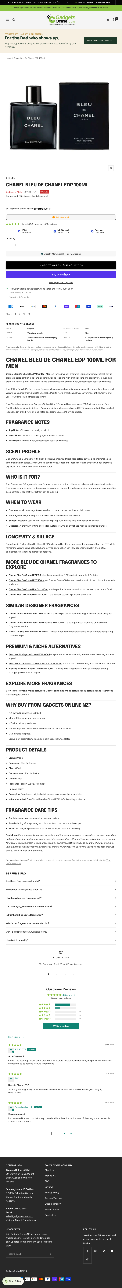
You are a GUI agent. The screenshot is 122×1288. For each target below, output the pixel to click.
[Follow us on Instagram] (96, 1251)
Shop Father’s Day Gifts (100, 41)
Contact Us (50, 1215)
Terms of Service (53, 1198)
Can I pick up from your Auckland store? (26, 931)
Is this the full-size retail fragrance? (24, 914)
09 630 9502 (20, 1208)
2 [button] (57, 1133)
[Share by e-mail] (29, 314)
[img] (15, 1045)
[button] (45, 1005)
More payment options (61, 282)
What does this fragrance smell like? (25, 889)
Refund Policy (52, 1209)
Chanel (10, 178)
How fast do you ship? (17, 940)
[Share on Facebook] (15, 314)
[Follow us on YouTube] (112, 1251)
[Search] (13, 19)
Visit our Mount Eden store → (21, 1220)
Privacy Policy (52, 1192)
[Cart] (114, 19)
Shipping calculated (28, 196)
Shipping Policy (53, 1203)
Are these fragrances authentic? (23, 881)
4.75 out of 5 (68, 995)
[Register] (50, 1254)
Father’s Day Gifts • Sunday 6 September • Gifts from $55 (33, 2)
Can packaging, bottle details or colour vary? (29, 906)
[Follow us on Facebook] (87, 1251)
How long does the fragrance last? (24, 898)
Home (8, 58)
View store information (20, 297)
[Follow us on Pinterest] (104, 1251)
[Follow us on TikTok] (87, 1259)
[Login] (108, 20)
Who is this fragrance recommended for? (27, 923)
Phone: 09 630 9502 (99, 8)
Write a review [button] (61, 1026)
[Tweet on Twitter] (24, 314)
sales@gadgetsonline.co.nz (19, 1216)
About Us (49, 1170)
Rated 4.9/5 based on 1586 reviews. (39, 224)
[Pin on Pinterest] (19, 314)
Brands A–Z (50, 1175)
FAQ (47, 1181)
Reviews (49, 1186)
